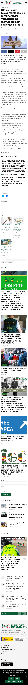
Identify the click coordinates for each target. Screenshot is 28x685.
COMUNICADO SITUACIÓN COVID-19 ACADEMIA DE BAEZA (16, 605)
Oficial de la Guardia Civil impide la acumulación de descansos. (14, 577)
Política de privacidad (6, 653)
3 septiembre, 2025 (13, 509)
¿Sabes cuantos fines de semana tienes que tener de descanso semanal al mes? (12, 439)
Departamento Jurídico (16, 260)
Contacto (3, 656)
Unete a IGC (4, 651)
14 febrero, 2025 (5, 312)
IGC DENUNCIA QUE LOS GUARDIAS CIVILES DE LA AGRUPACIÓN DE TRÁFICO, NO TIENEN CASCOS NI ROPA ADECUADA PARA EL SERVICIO (10, 564)
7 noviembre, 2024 (13, 526)
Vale (11, 678)
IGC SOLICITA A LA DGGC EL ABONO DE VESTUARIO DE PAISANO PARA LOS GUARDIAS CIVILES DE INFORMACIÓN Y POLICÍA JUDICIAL (12, 339)
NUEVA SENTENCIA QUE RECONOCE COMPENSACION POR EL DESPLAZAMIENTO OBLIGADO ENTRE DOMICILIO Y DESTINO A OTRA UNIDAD (14, 470)
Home (2, 7)
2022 (8, 260)
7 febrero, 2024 (5, 443)
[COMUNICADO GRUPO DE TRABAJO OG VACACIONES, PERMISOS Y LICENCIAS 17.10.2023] (18, 220)
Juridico (6, 7)
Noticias (4, 394)
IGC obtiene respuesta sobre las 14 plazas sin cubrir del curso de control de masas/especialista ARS (17, 515)
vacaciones (11, 262)
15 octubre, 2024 (5, 345)
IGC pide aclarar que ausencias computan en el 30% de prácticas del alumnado (18, 506)
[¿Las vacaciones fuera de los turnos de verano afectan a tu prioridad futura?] (6, 242)
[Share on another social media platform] (24, 51)
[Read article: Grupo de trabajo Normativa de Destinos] (4, 524)
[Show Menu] (2, 2)
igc (24, 260)
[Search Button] (26, 2)
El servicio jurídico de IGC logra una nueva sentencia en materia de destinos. (13, 183)
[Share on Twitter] (11, 51)
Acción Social (4, 647)
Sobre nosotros (5, 645)
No (17, 678)
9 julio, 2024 (4, 374)
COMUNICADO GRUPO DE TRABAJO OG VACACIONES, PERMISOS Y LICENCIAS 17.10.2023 (17, 229)
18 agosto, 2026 (12, 519)
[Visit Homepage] (14, 2)
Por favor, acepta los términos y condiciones (13, 491)
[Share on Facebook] (4, 51)
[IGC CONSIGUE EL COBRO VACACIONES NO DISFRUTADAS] (6, 220)
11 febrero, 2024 (5, 476)
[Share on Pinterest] (18, 51)
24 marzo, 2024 (4, 33)
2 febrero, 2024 (5, 413)
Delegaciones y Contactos (8, 649)
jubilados (4, 262)
